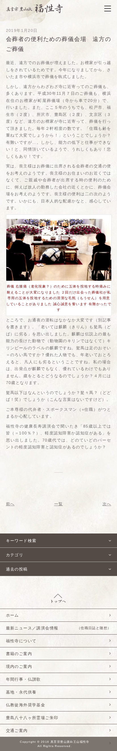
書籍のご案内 (19, 653)
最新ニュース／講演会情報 (58, 628)
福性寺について (21, 641)
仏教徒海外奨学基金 (25, 705)
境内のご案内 (19, 666)
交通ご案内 (17, 730)
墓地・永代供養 (21, 692)
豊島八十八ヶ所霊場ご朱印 (32, 717)
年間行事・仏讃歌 (23, 679)
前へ (10, 504)
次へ (107, 504)
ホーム (12, 615)
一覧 (58, 504)
